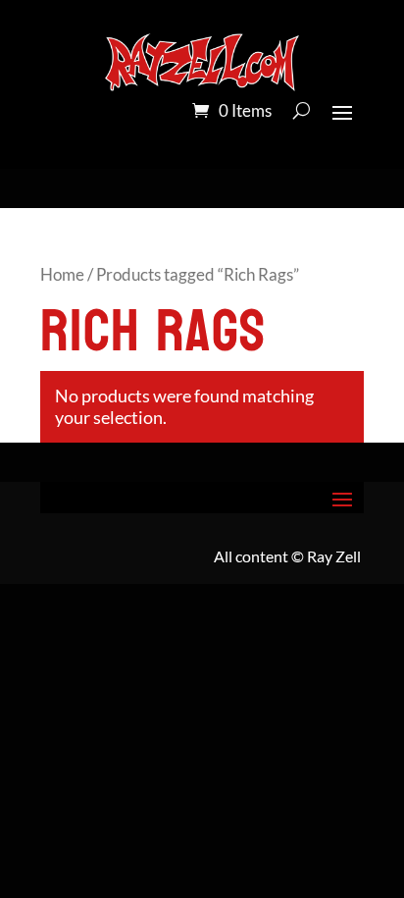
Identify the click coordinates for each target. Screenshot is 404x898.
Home (62, 275)
